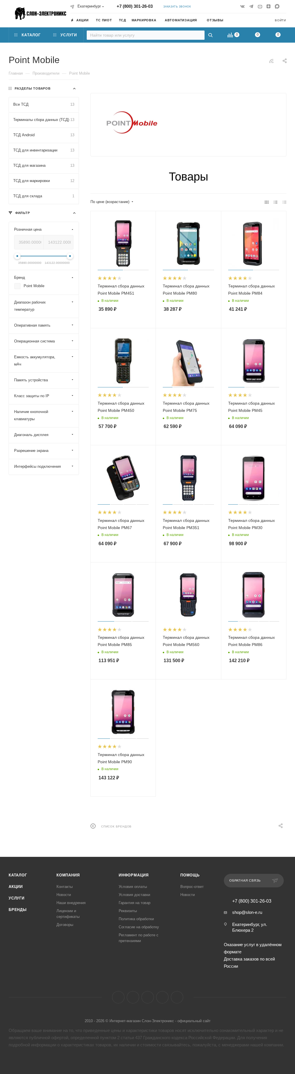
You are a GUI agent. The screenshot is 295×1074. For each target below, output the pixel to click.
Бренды (18, 910)
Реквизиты (128, 911)
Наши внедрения (71, 903)
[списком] (275, 202)
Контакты (64, 886)
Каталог (18, 875)
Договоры (64, 925)
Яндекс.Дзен (162, 997)
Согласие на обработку (139, 927)
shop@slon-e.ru (247, 912)
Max (177, 997)
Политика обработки (136, 919)
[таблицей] (284, 202)
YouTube (147, 997)
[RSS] (271, 60)
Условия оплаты (133, 886)
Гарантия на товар (134, 903)
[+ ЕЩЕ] (235, 20)
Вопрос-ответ (192, 886)
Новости (63, 895)
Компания (68, 875)
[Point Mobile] (132, 122)
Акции (16, 886)
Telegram (133, 997)
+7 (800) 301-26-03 (135, 6)
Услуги (16, 898)
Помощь (190, 875)
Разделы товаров (33, 88)
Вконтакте (118, 997)
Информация (134, 875)
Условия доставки (134, 895)
